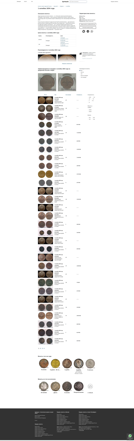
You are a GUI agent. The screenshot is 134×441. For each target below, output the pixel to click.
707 (90, 119)
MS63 (90, 111)
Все (81, 70)
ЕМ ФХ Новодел (84, 75)
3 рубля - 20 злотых (56, 370)
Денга (55, 392)
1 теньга (90, 392)
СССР (25, 1)
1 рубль (67, 369)
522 (90, 117)
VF (93, 98)
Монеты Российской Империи (40, 415)
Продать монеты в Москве (63, 412)
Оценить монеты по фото (130, 439)
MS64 (90, 109)
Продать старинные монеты (39, 432)
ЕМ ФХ (82, 72)
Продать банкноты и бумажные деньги (41, 433)
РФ (32, 1)
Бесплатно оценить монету (88, 27)
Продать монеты (114, 1)
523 (94, 117)
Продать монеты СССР (39, 427)
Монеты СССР (37, 416)
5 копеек (43, 369)
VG (92, 100)
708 (94, 119)
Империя (19, 1)
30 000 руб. (64, 41)
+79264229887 (59, 431)
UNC (90, 97)
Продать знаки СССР (38, 436)
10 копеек (44, 392)
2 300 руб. (64, 38)
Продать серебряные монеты (40, 431)
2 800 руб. (65, 43)
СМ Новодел (83, 77)
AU (94, 97)
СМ (81, 73)
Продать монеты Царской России (40, 428)
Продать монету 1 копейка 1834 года (88, 24)
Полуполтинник (79, 392)
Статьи (36, 420)
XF (89, 98)
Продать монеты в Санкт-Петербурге (87, 412)
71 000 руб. (64, 45)
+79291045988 (81, 430)
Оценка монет (37, 426)
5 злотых (90, 370)
